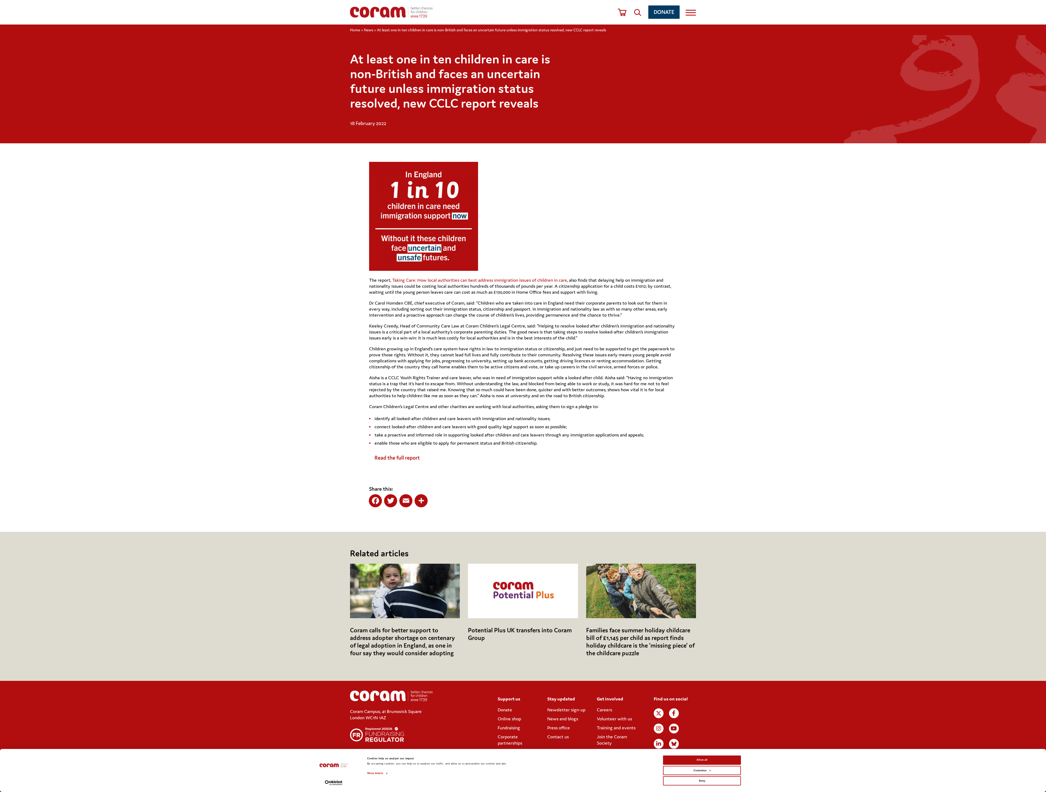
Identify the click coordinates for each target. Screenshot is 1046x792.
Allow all (702, 759)
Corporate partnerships (510, 740)
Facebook (674, 713)
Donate (664, 11)
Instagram (659, 728)
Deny (702, 780)
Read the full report (397, 457)
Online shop (509, 719)
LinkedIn (659, 744)
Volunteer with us (614, 719)
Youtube (674, 728)
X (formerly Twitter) (659, 713)
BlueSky (674, 744)
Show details (375, 773)
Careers (604, 710)
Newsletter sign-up (566, 710)
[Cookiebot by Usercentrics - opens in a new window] (334, 782)
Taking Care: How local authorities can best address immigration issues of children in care (479, 280)
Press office (558, 728)
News (368, 30)
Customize (700, 770)
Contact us (558, 737)
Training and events (616, 728)
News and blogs (562, 719)
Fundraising (509, 728)
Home (355, 30)
